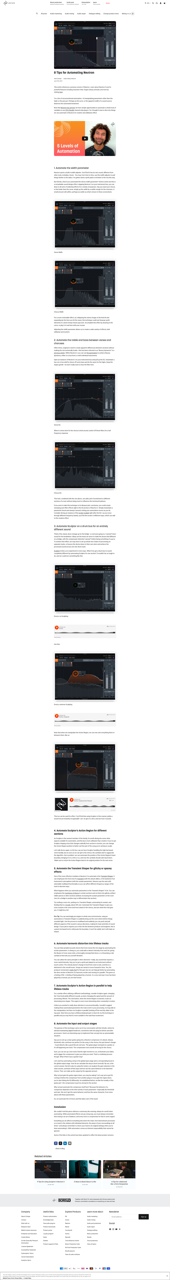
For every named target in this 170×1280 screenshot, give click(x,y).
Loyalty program (48, 1234)
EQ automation (92, 353)
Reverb (89, 1237)
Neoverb (67, 1237)
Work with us (25, 1223)
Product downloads (49, 1227)
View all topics (91, 1244)
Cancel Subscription (27, 1257)
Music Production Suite (72, 1244)
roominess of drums (72, 893)
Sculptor (57, 551)
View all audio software (72, 1254)
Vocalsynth (68, 1230)
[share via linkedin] (65, 1143)
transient (80, 879)
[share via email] (70, 1143)
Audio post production (94, 1223)
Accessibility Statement (28, 1250)
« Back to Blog (60, 1148)
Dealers (45, 1240)
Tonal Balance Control (72, 1240)
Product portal (47, 1230)
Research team (26, 1227)
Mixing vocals (126, 14)
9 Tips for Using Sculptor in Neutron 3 (50, 1182)
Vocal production (92, 1240)
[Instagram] (113, 1229)
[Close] (167, 1276)
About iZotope (25, 1216)
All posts (44, 14)
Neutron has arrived (68, 108)
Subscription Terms (27, 1253)
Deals (45, 1237)
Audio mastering (56, 14)
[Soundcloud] (119, 1229)
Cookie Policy (27, 1278)
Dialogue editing (94, 14)
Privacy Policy (18, 1278)
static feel (73, 970)
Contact (23, 1220)
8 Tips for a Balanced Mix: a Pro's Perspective (119, 1183)
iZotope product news (111, 14)
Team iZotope (58, 78)
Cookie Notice (25, 1237)
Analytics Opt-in (26, 1260)
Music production (92, 1234)
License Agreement (27, 1246)
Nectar (67, 1227)
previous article (59, 353)
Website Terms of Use (8, 1278)
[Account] (161, 3)
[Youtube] (116, 1229)
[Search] (153, 3)
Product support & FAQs (50, 1244)
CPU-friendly (69, 110)
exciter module (84, 513)
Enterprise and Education (29, 1234)
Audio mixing (69, 14)
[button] (37, 13)
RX (66, 1216)
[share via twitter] (60, 1143)
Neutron (73, 78)
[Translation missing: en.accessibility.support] (157, 3)
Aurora (67, 1234)
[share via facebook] (56, 1143)
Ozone (67, 1220)
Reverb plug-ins (70, 1251)
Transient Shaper (107, 876)
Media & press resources (28, 1230)
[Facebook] (110, 1229)
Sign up (143, 1217)
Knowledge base (48, 1220)
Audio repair (81, 14)
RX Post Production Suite (73, 1247)
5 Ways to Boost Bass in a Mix (85, 1182)
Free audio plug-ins (49, 1223)
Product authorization (50, 1216)
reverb (68, 905)
